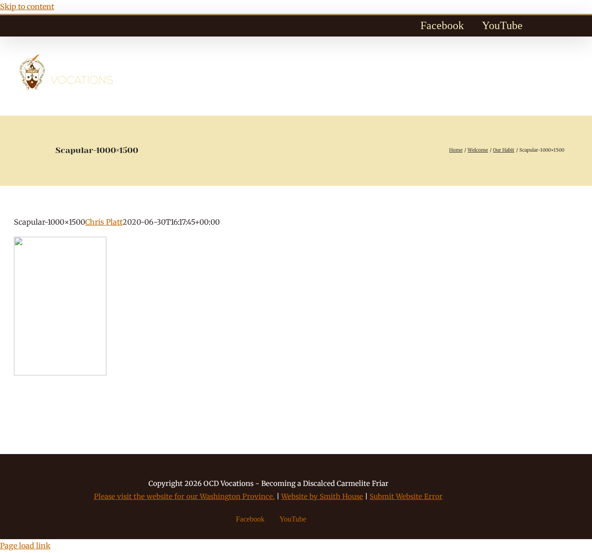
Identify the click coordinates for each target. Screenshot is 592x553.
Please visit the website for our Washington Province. (184, 496)
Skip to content (27, 6)
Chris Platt (104, 222)
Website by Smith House (322, 496)
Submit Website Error (406, 496)
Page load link (25, 545)
